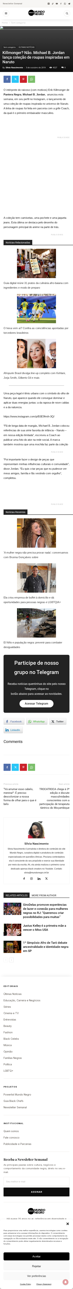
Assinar (36, 1192)
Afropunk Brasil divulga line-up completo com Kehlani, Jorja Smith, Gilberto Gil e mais (35, 375)
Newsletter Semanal (12, 3)
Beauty (8, 1025)
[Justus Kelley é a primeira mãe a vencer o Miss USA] (12, 930)
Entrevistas (10, 1019)
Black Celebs (11, 1038)
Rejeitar (36, 1266)
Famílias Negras (13, 1057)
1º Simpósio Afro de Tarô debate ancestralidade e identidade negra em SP (45, 947)
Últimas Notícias (13, 993)
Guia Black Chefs (13, 1100)
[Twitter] (15, 79)
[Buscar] (67, 13)
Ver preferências (36, 1275)
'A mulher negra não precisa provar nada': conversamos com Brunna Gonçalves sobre (36, 555)
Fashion (8, 1032)
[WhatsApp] (65, 3)
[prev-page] (6, 960)
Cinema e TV (11, 1013)
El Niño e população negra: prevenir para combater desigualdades (33, 645)
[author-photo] (36, 838)
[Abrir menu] (6, 13)
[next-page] (11, 960)
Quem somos (11, 1131)
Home (5, 22)
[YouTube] (57, 3)
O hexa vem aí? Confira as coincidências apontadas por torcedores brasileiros (36, 330)
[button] (67, 1224)
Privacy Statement (43, 1284)
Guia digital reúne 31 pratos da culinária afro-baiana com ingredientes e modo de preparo (36, 285)
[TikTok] (53, 3)
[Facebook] (61, 3)
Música (8, 1045)
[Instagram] (48, 3)
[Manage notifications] (65, 1282)
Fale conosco (11, 1137)
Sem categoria (18, 22)
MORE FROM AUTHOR (44, 895)
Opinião (8, 1051)
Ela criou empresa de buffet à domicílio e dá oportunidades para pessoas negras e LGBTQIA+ (32, 600)
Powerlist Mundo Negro (17, 1094)
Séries (7, 1006)
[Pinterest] (23, 79)
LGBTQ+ (8, 1070)
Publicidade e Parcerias (17, 1143)
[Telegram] (69, 3)
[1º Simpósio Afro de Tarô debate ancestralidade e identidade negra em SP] (12, 947)
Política (8, 1064)
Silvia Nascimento (14, 67)
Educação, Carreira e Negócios (22, 1000)
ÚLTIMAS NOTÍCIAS (26, 47)
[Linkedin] (40, 879)
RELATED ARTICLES (16, 895)
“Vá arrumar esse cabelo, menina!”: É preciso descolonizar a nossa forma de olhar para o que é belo (20, 797)
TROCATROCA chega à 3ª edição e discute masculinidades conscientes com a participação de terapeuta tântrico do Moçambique (54, 798)
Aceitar (36, 1256)
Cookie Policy (25, 1284)
